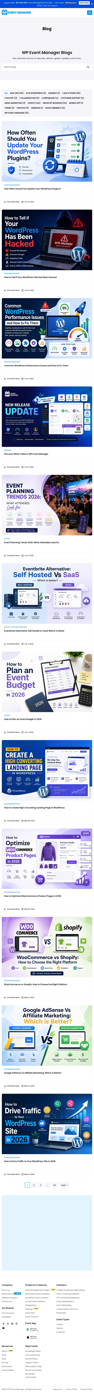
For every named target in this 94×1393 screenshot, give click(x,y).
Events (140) (34, 103)
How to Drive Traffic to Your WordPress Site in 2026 (29, 1161)
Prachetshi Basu (13, 202)
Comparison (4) (50, 98)
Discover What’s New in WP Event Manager (26, 454)
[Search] (88, 67)
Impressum (57, 1389)
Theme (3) (9, 108)
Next (63, 1185)
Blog (4, 1359)
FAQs (4, 1355)
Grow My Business (12, 185)
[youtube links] (3, 1328)
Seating (28, 1309)
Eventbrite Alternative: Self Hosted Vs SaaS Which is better (34, 631)
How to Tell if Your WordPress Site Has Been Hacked (30, 277)
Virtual (60, 1324)
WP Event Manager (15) (17, 113)
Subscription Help (33, 1366)
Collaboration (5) (29, 98)
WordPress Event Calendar (37, 1294)
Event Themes (31, 1317)
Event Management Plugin (37, 1290)
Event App (30, 1313)
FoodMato (6, 1317)
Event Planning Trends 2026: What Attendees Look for (31, 543)
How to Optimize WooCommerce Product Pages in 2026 (32, 896)
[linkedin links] (12, 1323)
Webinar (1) (37, 108)
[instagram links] (16, 1323)
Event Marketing (64, 1305)
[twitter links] (8, 1323)
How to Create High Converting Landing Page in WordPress (34, 808)
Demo (4, 1351)
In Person (61, 1332)
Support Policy (32, 1363)
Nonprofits (61, 1313)
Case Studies (8, 1370)
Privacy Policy (86, 1389)
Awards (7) (54, 93)
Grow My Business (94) (55, 103)
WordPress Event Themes (36, 1298)
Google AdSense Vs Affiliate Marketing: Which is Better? (33, 1073)
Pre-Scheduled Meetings (68, 1298)
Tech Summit (8, 1313)
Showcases (7, 1366)
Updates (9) (23, 108)
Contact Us (7, 1301)
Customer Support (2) (72, 98)
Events (7, 539)
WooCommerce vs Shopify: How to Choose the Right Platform (35, 985)
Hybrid (60, 1328)
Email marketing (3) (15, 103)
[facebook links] (3, 1323)
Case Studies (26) (71, 93)
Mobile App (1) (76, 103)
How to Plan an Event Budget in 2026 (23, 719)
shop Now (84, 3)
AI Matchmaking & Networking (70, 1290)
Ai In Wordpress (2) (36, 93)
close (92, 4)
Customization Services (67, 1309)
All (6, 93)
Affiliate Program (9, 1298)
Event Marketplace (65, 1301)
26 (54, 1185)
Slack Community (33, 1370)
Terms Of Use (71, 1389)
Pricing (5, 1363)
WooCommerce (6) (55, 108)
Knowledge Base (33, 1351)
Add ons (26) (17, 93)
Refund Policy (31, 1359)
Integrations (30, 1305)
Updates (8, 450)
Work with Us (7, 1294)
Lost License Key (32, 1355)
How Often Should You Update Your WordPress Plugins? (32, 189)
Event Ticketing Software (68, 1294)
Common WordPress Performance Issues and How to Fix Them (36, 366)
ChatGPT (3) (11, 98)
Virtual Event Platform (35, 1301)
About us (6, 1290)
